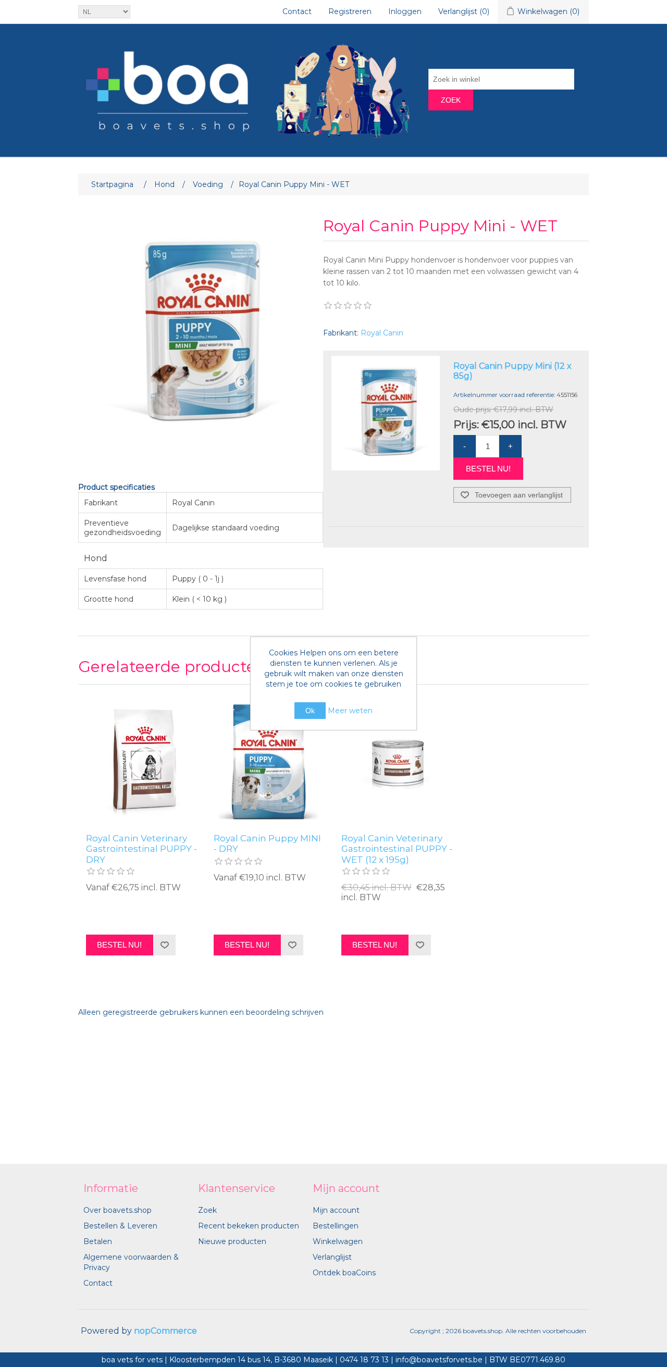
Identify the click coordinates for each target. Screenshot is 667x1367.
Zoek (451, 100)
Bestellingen (336, 1226)
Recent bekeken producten (248, 1226)
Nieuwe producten (232, 1241)
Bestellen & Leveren (120, 1226)
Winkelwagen (338, 1241)
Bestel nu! (488, 468)
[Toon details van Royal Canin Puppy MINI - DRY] (269, 761)
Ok (310, 710)
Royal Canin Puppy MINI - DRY (267, 843)
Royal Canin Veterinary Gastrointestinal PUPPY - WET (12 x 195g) (396, 849)
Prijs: (466, 424)
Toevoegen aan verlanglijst (519, 495)
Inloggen (405, 11)
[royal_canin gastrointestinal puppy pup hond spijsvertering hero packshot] (142, 761)
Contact (297, 11)
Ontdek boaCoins (344, 1272)
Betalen (97, 1241)
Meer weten (350, 710)
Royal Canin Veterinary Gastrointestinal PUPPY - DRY (141, 849)
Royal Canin (382, 333)
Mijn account (336, 1210)
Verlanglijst (332, 1257)
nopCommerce (165, 1331)
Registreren (350, 11)
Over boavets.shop (117, 1210)
